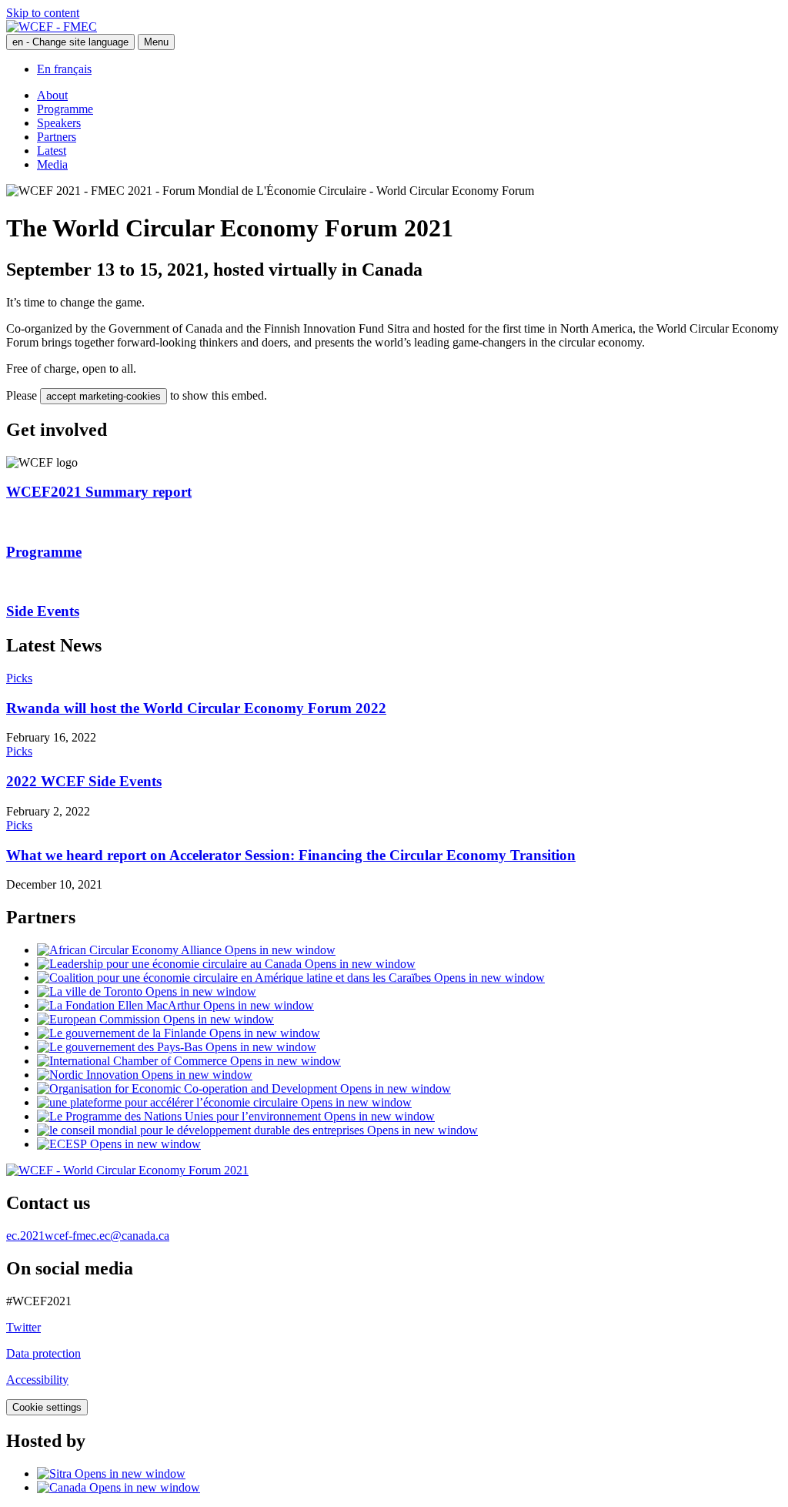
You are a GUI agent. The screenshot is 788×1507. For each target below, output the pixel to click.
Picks (19, 678)
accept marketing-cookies (103, 396)
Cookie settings (47, 1407)
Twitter (23, 1327)
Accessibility (37, 1379)
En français (64, 68)
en (70, 42)
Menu (156, 42)
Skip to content (42, 12)
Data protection (43, 1353)
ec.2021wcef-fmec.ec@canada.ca (87, 1235)
